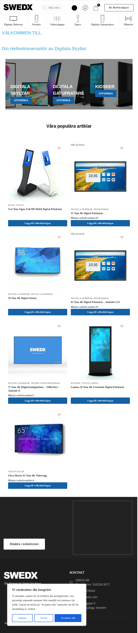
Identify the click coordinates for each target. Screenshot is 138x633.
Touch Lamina (90, 383)
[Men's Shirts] (26, 84)
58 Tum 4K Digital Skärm (22, 298)
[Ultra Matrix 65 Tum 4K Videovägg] (37, 438)
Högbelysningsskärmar (45, 383)
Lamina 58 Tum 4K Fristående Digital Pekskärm (97, 387)
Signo (11, 205)
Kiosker (75, 383)
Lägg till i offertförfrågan (38, 223)
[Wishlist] (59, 148)
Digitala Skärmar (81, 209)
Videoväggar (16, 472)
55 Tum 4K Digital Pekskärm (87, 213)
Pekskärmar (101, 209)
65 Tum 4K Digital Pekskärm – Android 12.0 (95, 302)
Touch (20, 205)
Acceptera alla (68, 618)
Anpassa (22, 618)
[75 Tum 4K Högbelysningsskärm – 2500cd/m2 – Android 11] (37, 350)
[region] (46, 605)
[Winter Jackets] (111, 84)
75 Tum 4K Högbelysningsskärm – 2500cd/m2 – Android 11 (34, 389)
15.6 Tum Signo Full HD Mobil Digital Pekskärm (35, 209)
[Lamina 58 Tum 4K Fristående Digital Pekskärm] (100, 350)
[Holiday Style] (69, 84)
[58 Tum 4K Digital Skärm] (37, 261)
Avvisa (43, 618)
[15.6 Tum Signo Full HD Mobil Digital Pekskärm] (37, 172)
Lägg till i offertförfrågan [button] (38, 312)
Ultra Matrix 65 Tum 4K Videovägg (27, 475)
